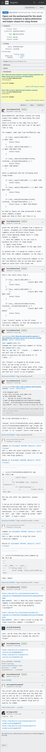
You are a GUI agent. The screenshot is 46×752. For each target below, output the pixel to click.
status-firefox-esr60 (8, 707)
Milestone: (8, 49)
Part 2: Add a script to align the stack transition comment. (20, 90)
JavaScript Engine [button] (19, 31)
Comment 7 (9, 589)
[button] (41, 2)
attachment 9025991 (19, 531)
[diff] (39, 446)
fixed (21, 57)
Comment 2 (9, 270)
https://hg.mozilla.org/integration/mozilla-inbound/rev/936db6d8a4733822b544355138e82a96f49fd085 (22, 596)
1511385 (9, 680)
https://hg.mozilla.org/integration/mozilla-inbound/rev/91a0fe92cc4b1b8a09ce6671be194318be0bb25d (22, 615)
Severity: (9, 39)
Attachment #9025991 (8, 435)
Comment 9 (9, 645)
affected (14, 665)
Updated (8, 676)
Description (9, 111)
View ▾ (42, 7)
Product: (9, 29)
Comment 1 (9, 223)
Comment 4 (9, 382)
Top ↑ (4, 745)
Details (28, 86)
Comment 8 (9, 629)
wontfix (22, 56)
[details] (32, 446)
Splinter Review (39, 86)
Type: (10, 34)
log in (11, 733)
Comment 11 (9, 714)
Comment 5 (9, 441)
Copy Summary (29, 7)
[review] (5, 448)
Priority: (9, 37)
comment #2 (10, 348)
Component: (8, 31)
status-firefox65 (7, 665)
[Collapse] (42, 110)
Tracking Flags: (6, 51)
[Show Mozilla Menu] (7, 2)
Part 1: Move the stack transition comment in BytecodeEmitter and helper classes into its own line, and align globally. (22, 75)
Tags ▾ (32, 105)
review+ (11, 83)
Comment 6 (9, 527)
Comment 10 (10, 686)
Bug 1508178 (13, 12)
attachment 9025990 (19, 446)
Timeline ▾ (40, 105)
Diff (32, 86)
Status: (10, 47)
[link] (23, 403)
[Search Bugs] (34, 2)
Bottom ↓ (24, 105)
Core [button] (15, 29)
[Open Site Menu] (2, 2)
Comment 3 (9, 332)
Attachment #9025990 (8, 376)
